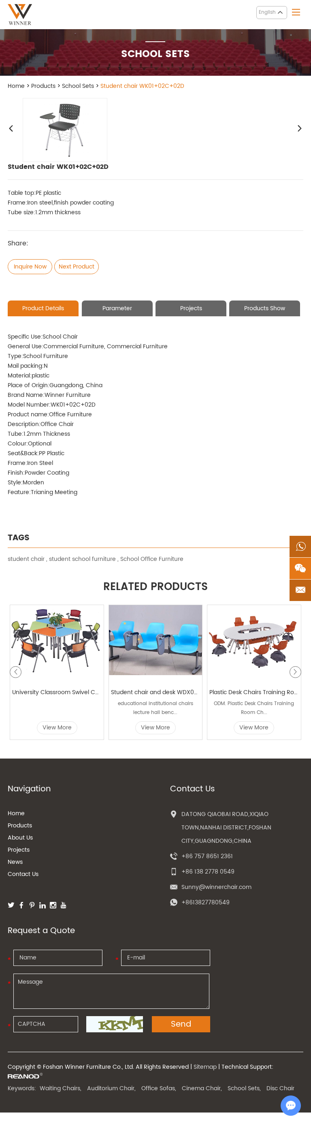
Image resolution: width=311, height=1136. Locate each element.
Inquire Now (30, 266)
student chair (26, 559)
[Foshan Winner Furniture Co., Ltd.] (20, 14)
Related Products (155, 587)
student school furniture (82, 559)
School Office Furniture (151, 559)
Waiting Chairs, (60, 1088)
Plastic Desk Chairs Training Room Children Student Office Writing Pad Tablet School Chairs (254, 692)
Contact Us (23, 874)
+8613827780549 (205, 902)
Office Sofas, (158, 1088)
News (15, 862)
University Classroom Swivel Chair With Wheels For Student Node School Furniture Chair (57, 692)
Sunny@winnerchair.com (216, 887)
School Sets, (244, 1088)
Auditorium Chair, (111, 1088)
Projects (19, 850)
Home (16, 86)
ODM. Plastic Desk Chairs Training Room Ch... (254, 708)
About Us (20, 837)
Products (43, 86)
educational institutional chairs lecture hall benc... (155, 708)
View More (57, 727)
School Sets (78, 86)
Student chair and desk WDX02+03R (155, 692)
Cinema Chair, (202, 1088)
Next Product (76, 266)
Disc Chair (280, 1088)
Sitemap (205, 1067)
